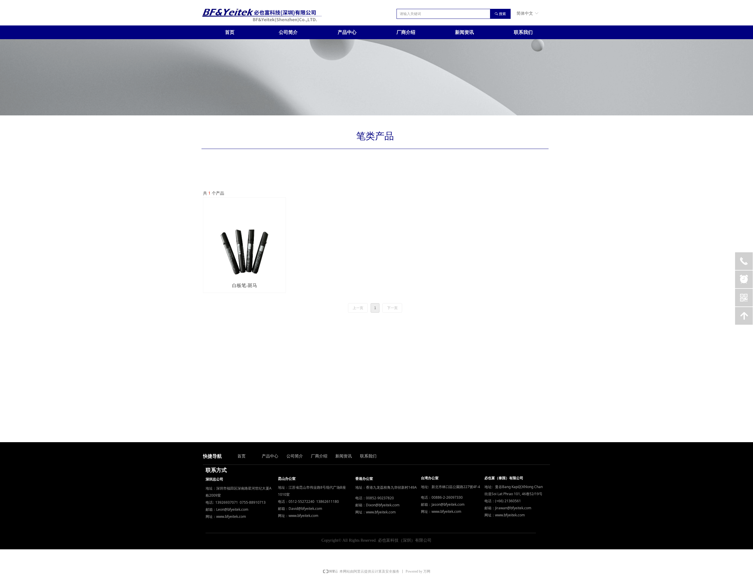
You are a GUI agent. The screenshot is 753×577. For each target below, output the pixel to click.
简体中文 (525, 13)
